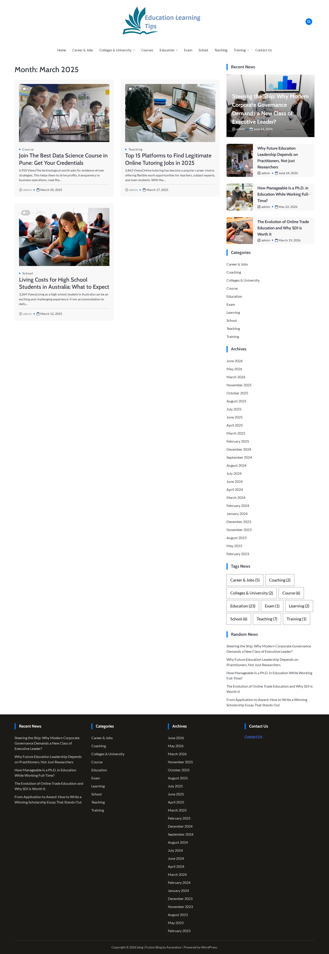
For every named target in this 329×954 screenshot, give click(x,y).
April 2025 (234, 425)
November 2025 (239, 385)
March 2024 (235, 497)
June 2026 (234, 361)
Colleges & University (115, 50)
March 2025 (235, 433)
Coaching (233, 272)
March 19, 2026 (290, 240)
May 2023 (234, 546)
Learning (233, 312)
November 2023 (239, 529)
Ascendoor (174, 947)
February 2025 (237, 441)
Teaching (220, 50)
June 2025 (234, 417)
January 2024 (237, 513)
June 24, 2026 (263, 129)
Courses (147, 50)
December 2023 (238, 521)
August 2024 (236, 465)
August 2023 (236, 538)
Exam (188, 50)
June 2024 (234, 481)
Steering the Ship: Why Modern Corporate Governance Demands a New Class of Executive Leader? (47, 743)
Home (61, 50)
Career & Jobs (82, 50)
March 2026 (235, 377)
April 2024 (234, 489)
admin (27, 190)
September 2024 (239, 457)
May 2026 (234, 369)
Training (240, 50)
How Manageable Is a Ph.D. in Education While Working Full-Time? (283, 194)
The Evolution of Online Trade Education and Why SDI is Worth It (283, 228)
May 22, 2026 (288, 207)
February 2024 (237, 505)
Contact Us (263, 50)
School (203, 50)
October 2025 (237, 393)
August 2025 (236, 401)
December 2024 (238, 449)
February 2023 (237, 554)
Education (167, 50)
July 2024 (233, 473)
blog (140, 947)
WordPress (209, 947)
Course (28, 149)
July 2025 (233, 409)
